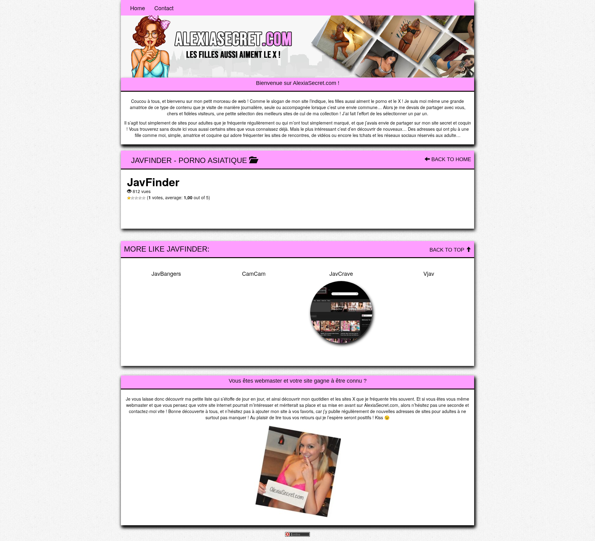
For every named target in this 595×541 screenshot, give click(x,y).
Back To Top (448, 250)
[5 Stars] (144, 198)
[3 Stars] (136, 198)
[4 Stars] (140, 198)
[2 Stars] (132, 198)
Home (137, 8)
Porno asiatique (212, 160)
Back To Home (450, 159)
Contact (164, 8)
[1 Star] (129, 198)
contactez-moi (142, 411)
